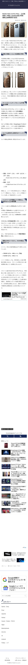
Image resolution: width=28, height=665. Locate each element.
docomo (3, 632)
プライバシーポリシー (20, 658)
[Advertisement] (14, 156)
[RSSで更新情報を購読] (20, 436)
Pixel (2, 610)
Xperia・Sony (5, 606)
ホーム (7, 658)
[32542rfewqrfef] (14, 579)
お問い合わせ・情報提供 (20, 660)
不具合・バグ (5, 642)
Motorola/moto (5, 628)
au (2, 635)
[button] (25, 596)
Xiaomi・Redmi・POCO (8, 429)
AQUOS (3, 614)
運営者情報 (7, 660)
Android (3, 639)
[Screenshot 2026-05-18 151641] (14, 587)
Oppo (2, 624)
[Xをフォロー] (7, 436)
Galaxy (3, 617)
